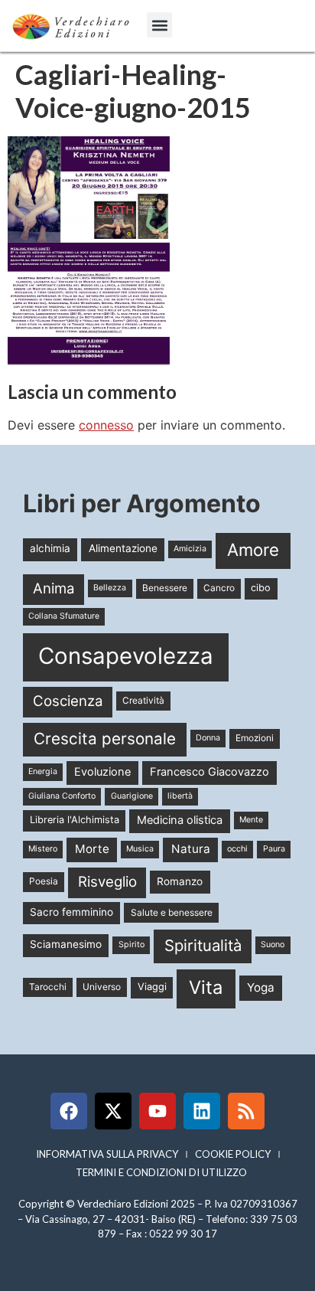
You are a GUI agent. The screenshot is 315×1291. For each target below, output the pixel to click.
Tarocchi (48, 986)
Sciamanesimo (66, 944)
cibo (261, 587)
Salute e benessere (172, 912)
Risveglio (107, 882)
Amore (253, 549)
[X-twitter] (113, 1111)
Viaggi (152, 986)
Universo (102, 986)
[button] (159, 25)
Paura (274, 849)
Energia (42, 771)
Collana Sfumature (63, 616)
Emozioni (254, 738)
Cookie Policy (233, 1154)
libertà (180, 796)
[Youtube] (157, 1111)
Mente (251, 820)
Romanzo (180, 881)
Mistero (42, 849)
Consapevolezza (125, 655)
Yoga (260, 987)
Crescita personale (105, 738)
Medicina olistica (179, 820)
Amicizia (190, 549)
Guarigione (132, 796)
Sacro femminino (71, 912)
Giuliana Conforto (62, 796)
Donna (208, 738)
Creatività (143, 700)
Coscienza (68, 701)
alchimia (50, 548)
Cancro (219, 587)
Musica (140, 849)
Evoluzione (102, 772)
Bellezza (109, 588)
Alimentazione (123, 548)
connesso (106, 425)
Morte (92, 849)
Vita (205, 987)
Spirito (132, 944)
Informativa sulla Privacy (107, 1154)
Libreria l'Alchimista (74, 819)
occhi (237, 849)
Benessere (164, 587)
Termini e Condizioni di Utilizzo (161, 1172)
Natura (190, 849)
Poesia (43, 881)
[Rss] (246, 1111)
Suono (272, 944)
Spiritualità (203, 945)
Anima (54, 588)
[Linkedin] (201, 1111)
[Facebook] (68, 1111)
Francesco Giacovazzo (209, 772)
